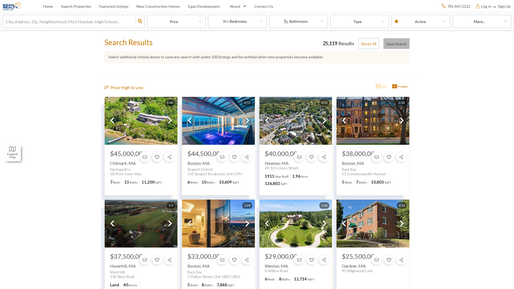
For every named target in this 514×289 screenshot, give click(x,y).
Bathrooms (298, 21)
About (235, 6)
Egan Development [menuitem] (204, 6)
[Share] (169, 156)
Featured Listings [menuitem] (113, 6)
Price (174, 21)
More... (479, 21)
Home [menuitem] (48, 6)
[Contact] (144, 156)
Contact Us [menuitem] (263, 6)
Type (357, 21)
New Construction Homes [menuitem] (158, 6)
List (383, 86)
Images (402, 86)
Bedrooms (238, 21)
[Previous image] (112, 121)
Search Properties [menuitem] (76, 6)
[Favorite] (157, 156)
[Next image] (169, 121)
